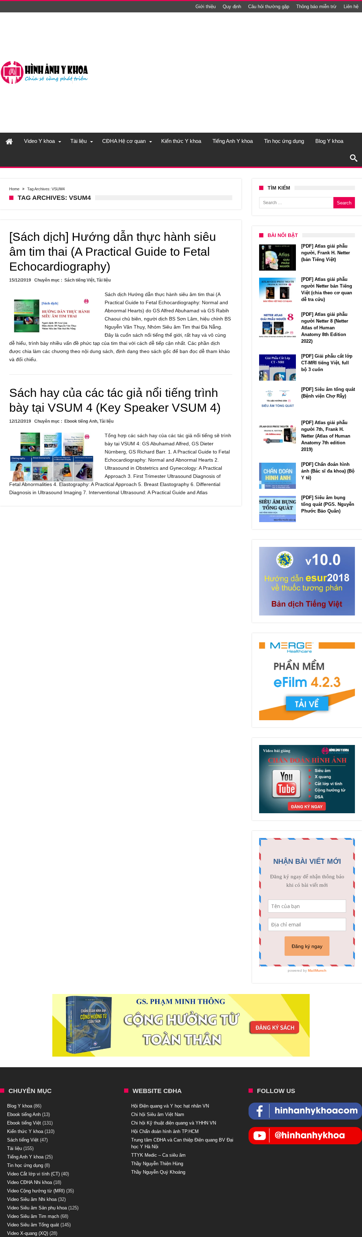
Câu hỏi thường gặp (268, 6)
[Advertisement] (233, 72)
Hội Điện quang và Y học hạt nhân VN (170, 1106)
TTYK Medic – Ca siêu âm (158, 1155)
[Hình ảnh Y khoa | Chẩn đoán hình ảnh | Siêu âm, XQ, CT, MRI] (44, 61)
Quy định (232, 6)
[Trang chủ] (9, 141)
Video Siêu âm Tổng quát (33, 1224)
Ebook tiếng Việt (24, 1123)
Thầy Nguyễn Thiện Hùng (157, 1163)
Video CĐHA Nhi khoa (29, 1182)
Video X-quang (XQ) (27, 1233)
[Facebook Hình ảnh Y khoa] (305, 1106)
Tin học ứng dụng (25, 1165)
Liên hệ (351, 6)
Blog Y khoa (19, 1106)
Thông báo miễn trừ (316, 6)
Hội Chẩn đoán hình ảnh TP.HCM (165, 1131)
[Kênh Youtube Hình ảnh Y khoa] (305, 1130)
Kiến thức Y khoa (25, 1131)
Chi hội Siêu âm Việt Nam (157, 1114)
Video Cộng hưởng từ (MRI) (36, 1190)
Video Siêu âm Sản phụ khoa (37, 1207)
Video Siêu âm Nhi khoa (32, 1199)
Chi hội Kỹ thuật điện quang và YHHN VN (173, 1123)
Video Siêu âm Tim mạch (33, 1216)
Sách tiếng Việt (79, 280)
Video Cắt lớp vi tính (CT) (33, 1174)
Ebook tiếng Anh (80, 421)
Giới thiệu (205, 6)
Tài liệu (104, 280)
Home (14, 189)
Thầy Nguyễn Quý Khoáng (158, 1172)
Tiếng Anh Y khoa (25, 1157)
